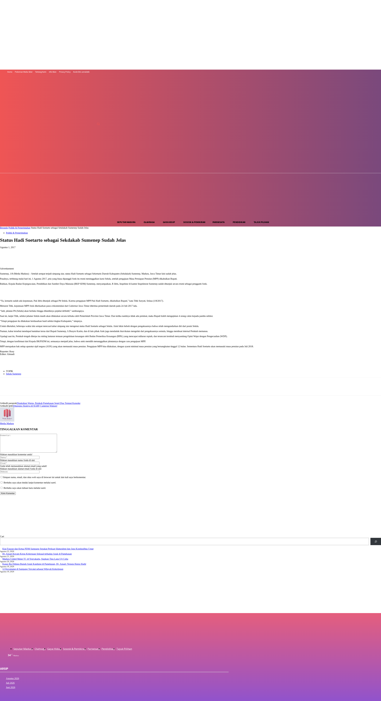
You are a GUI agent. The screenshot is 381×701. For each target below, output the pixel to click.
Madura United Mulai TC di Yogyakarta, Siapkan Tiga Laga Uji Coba (35, 559)
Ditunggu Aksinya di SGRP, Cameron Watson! (35, 406)
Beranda (4, 228)
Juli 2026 (10, 683)
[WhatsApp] (26, 252)
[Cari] (375, 541)
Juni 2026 (10, 687)
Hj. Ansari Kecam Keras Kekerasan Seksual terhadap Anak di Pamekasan (37, 554)
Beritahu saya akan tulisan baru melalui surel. (25, 488)
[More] (59, 252)
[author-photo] (7, 420)
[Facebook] (75, 124)
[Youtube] (92, 124)
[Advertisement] (190, 196)
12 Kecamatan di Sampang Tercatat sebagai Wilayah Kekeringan (32, 569)
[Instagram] (81, 124)
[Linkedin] (37, 252)
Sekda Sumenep (13, 374)
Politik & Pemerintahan (19, 228)
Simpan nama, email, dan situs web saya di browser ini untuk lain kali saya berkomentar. (44, 477)
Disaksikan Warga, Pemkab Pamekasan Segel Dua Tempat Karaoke (48, 403)
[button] (98, 123)
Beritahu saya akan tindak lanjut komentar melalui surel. (30, 482)
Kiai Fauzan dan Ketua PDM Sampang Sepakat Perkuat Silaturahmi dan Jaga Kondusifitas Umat (47, 549)
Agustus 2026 (12, 678)
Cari (2, 536)
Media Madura (7, 423)
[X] (86, 124)
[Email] (48, 252)
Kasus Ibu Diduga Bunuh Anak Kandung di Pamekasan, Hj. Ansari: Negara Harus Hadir (44, 564)
